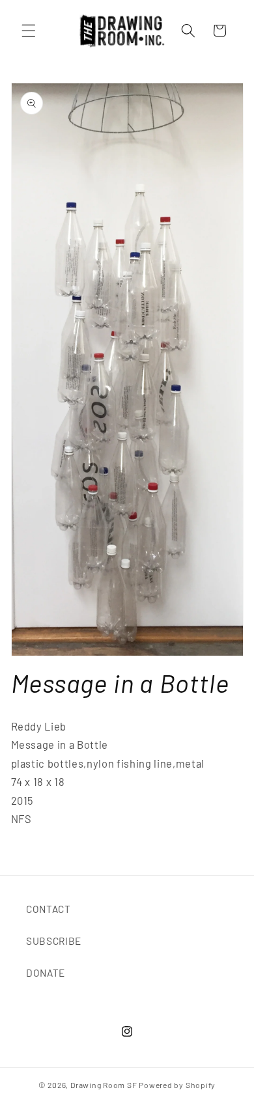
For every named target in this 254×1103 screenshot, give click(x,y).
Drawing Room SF (103, 1084)
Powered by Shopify (177, 1084)
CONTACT (48, 909)
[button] (28, 30)
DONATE (45, 973)
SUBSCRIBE (53, 941)
